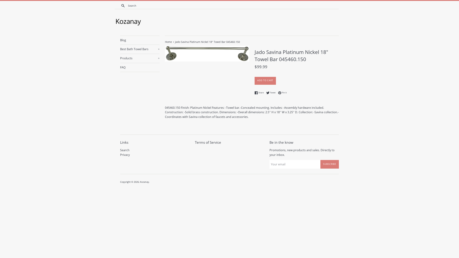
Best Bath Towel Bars (140, 49)
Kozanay (144, 181)
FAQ (123, 67)
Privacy (125, 155)
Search (124, 150)
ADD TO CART (265, 80)
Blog (123, 40)
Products (140, 58)
